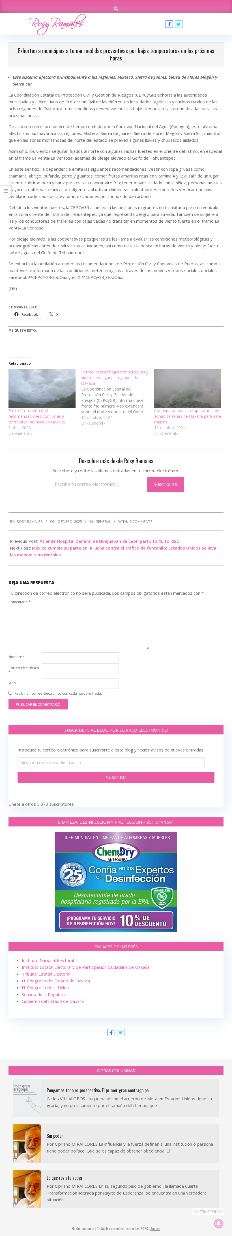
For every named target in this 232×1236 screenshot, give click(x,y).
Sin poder (55, 1135)
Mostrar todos (208, 1211)
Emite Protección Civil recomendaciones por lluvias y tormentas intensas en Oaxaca (36, 416)
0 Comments (141, 521)
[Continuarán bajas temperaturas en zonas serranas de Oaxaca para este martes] (187, 388)
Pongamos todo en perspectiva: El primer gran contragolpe (98, 1090)
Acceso (155, 1228)
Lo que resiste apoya (64, 1177)
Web (12, 682)
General (103, 521)
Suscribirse (165, 484)
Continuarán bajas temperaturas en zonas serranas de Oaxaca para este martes (187, 416)
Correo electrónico (23, 670)
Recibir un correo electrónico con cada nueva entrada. (58, 693)
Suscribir (116, 777)
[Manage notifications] (218, 1223)
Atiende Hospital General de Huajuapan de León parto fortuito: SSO (110, 541)
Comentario (19, 602)
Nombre (16, 656)
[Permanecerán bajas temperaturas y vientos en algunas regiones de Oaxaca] (117, 397)
